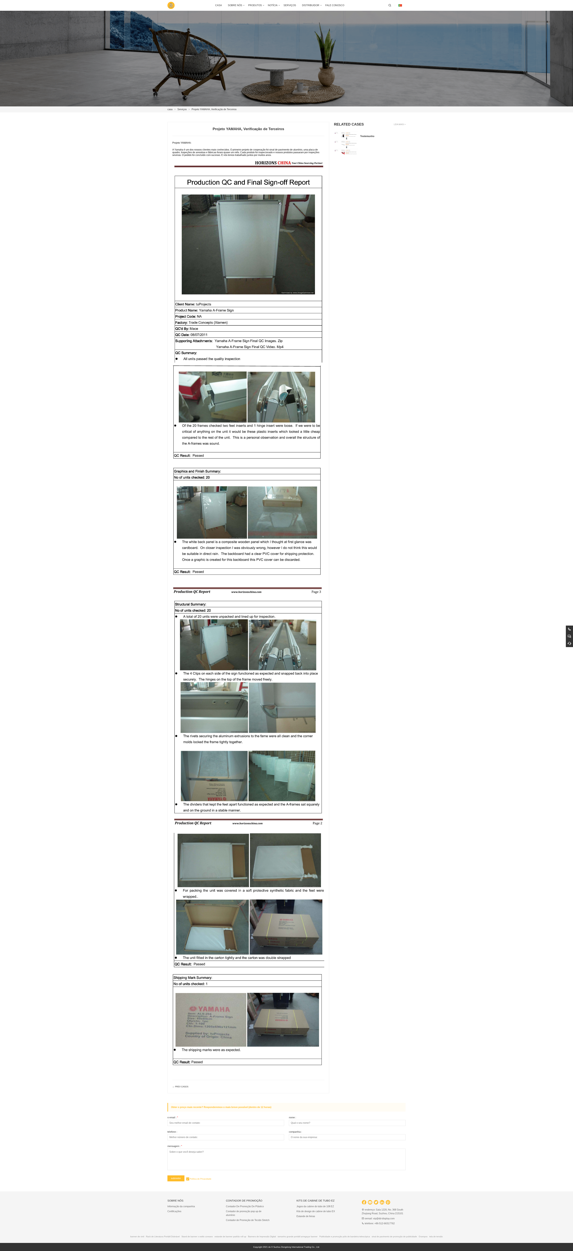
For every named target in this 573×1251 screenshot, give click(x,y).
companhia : (295, 1132)
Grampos (423, 1236)
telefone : (172, 1132)
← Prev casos (180, 1086)
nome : (292, 1117)
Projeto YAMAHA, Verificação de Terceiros (214, 109)
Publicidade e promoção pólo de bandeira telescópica (344, 1236)
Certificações (174, 1211)
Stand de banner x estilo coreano (197, 1236)
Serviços (182, 109)
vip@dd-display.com (384, 1218)
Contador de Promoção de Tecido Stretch (247, 1220)
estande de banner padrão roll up (230, 1236)
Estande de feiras (305, 1216)
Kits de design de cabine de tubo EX (315, 1211)
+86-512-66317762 (384, 1223)
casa (169, 109)
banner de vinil (137, 1236)
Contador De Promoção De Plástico (245, 1206)
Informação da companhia (181, 1206)
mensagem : (174, 1146)
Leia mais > (400, 124)
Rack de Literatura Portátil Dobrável (163, 1236)
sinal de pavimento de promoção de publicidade (394, 1236)
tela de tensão (436, 1236)
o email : (172, 1117)
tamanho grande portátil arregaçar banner (298, 1236)
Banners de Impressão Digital (262, 1236)
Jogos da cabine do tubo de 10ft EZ (315, 1206)
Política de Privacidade (200, 1179)
